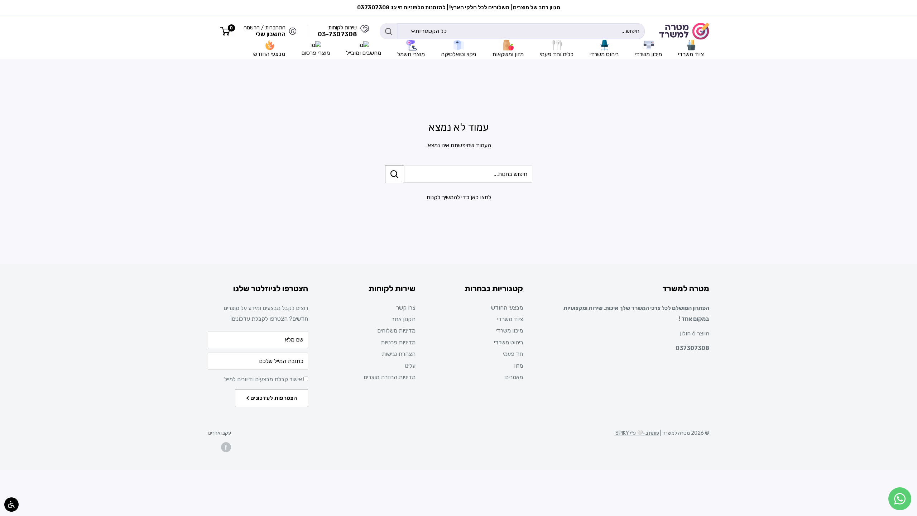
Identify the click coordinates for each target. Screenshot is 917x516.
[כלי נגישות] (11, 504)
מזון (518, 365)
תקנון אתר (404, 319)
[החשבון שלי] (364, 31)
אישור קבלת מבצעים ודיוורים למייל (263, 379)
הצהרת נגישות (399, 353)
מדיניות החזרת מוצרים (390, 377)
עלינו (410, 365)
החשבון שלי (270, 34)
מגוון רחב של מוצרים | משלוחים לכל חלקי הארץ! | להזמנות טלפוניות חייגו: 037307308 (458, 7)
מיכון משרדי (509, 330)
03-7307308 (337, 34)
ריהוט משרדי (508, 342)
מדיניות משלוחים (396, 330)
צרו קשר (406, 307)
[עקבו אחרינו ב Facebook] (226, 447)
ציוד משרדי (510, 319)
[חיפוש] (389, 31)
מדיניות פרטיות (398, 342)
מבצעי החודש (507, 307)
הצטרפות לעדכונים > (271, 398)
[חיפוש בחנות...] (394, 174)
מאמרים (514, 377)
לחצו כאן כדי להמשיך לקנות (458, 197)
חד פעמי (513, 353)
